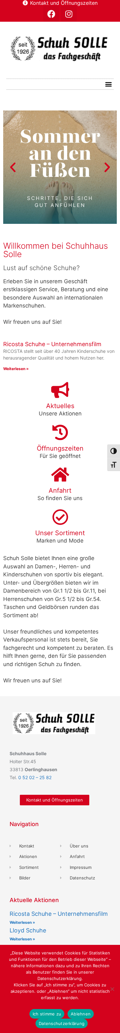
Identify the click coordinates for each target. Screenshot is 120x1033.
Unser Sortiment (60, 533)
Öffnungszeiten (60, 448)
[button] (108, 84)
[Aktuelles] (60, 390)
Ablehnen (81, 1013)
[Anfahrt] (60, 474)
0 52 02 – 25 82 (35, 777)
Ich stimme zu (47, 1013)
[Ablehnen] (112, 989)
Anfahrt (60, 490)
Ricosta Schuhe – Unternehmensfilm (52, 344)
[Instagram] (69, 14)
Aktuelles (60, 406)
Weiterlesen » (16, 368)
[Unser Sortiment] (60, 517)
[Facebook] (51, 14)
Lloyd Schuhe (28, 930)
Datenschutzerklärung (61, 1023)
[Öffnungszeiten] (60, 432)
